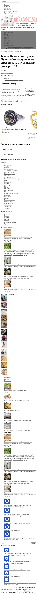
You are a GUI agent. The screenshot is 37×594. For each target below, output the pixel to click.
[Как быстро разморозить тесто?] (4, 361)
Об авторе (7, 8)
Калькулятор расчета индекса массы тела (20, 47)
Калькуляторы (8, 45)
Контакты (7, 6)
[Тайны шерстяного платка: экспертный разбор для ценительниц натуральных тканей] (4, 301)
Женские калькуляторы (11, 170)
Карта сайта (8, 9)
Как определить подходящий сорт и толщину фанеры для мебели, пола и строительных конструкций (18, 238)
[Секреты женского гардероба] (4, 307)
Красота (6, 39)
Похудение (7, 42)
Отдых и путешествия (11, 193)
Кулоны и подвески (10, 224)
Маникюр (7, 185)
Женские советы (9, 172)
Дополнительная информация (13, 80)
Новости (7, 188)
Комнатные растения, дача (12, 179)
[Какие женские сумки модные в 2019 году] (4, 328)
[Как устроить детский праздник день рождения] (4, 321)
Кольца (10, 75)
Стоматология (8, 203)
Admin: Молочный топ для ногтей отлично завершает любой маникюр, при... (17, 505)
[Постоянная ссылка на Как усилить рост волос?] (7, 409)
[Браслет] (31, 137)
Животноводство (9, 174)
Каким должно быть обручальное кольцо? (17, 400)
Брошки (6, 217)
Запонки (7, 219)
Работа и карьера (9, 200)
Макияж (6, 43)
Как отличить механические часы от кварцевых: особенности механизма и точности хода (19, 277)
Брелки (6, 216)
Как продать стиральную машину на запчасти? (18, 420)
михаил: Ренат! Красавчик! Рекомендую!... (17, 523)
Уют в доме (7, 206)
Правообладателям (10, 13)
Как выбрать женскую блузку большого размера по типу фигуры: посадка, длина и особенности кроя (20, 265)
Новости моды (8, 32)
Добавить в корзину (7, 73)
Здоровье (7, 40)
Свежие (6, 379)
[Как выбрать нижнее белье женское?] (4, 374)
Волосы (6, 37)
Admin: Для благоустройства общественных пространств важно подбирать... (17, 515)
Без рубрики (8, 166)
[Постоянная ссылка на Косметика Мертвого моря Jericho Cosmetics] (7, 429)
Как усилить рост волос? (11, 410)
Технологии (8, 205)
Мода (6, 34)
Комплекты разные (10, 222)
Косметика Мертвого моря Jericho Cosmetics (17, 430)
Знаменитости (8, 35)
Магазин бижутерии (10, 11)
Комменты (7, 381)
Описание (7, 78)
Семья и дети (8, 201)
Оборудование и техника (12, 192)
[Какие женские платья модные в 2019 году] (4, 348)
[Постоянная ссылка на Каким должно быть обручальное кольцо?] (7, 399)
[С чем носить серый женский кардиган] (4, 354)
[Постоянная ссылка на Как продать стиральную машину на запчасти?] (7, 419)
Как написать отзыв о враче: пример (15, 390)
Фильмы (7, 208)
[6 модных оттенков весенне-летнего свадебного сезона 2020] (4, 314)
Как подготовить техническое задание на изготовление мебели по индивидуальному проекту (20, 288)
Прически (7, 198)
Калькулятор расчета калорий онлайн (19, 48)
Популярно (7, 377)
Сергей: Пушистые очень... (12, 530)
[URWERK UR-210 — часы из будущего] (4, 334)
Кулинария (7, 182)
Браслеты (7, 214)
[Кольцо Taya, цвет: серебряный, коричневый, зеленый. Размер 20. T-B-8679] (5, 132)
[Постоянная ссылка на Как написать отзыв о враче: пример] (7, 389)
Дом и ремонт (8, 169)
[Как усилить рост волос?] (4, 368)
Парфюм (7, 195)
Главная (6, 5)
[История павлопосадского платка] (4, 341)
